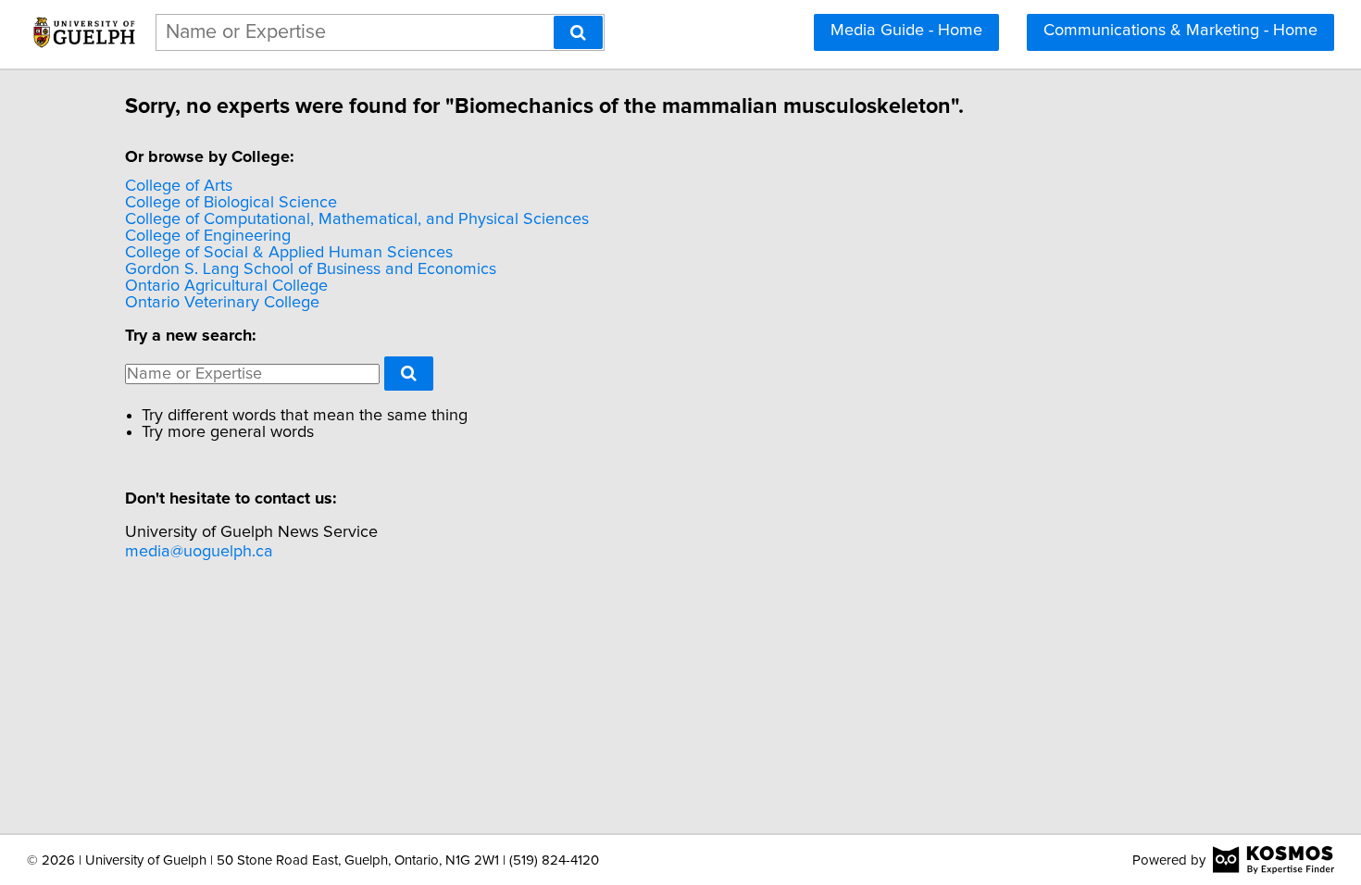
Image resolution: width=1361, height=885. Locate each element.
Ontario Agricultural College (226, 286)
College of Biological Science (231, 202)
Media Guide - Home (906, 30)
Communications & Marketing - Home (1180, 30)
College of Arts (178, 186)
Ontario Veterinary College (222, 302)
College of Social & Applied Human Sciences (289, 252)
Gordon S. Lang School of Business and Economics (310, 269)
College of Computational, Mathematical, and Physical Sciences (357, 219)
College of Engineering (208, 236)
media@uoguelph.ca (199, 551)
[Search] (578, 32)
